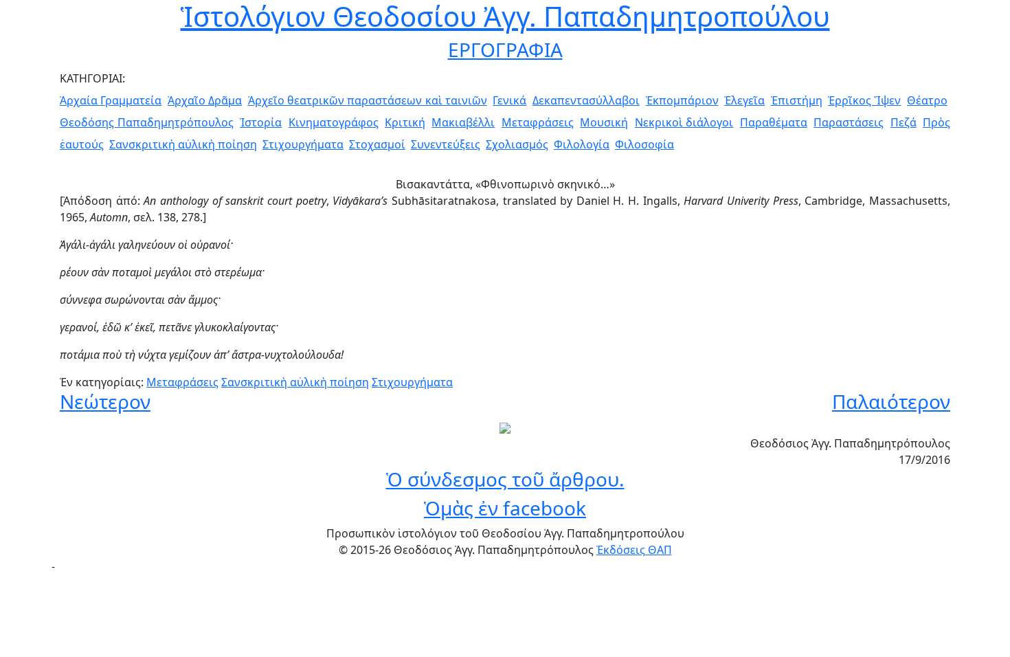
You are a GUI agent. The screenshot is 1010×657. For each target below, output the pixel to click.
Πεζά (903, 122)
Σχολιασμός (517, 144)
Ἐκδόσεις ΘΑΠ (634, 549)
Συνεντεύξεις (445, 144)
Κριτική (405, 122)
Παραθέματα (773, 122)
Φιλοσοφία (644, 144)
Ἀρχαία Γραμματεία (110, 100)
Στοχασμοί (377, 144)
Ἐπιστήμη (796, 100)
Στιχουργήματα (303, 144)
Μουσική (604, 122)
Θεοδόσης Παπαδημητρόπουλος (147, 122)
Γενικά (509, 100)
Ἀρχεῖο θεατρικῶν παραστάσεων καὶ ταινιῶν (367, 100)
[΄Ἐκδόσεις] (505, 426)
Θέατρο (927, 100)
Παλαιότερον (891, 401)
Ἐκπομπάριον (682, 100)
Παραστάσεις (848, 122)
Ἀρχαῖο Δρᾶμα (205, 100)
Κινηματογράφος (334, 122)
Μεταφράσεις (538, 122)
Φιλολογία (581, 144)
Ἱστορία (261, 122)
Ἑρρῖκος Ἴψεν (864, 100)
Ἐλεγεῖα (744, 100)
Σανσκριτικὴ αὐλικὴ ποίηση (183, 144)
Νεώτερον (105, 401)
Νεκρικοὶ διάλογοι (684, 122)
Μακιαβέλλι (463, 122)
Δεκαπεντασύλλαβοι (586, 100)
